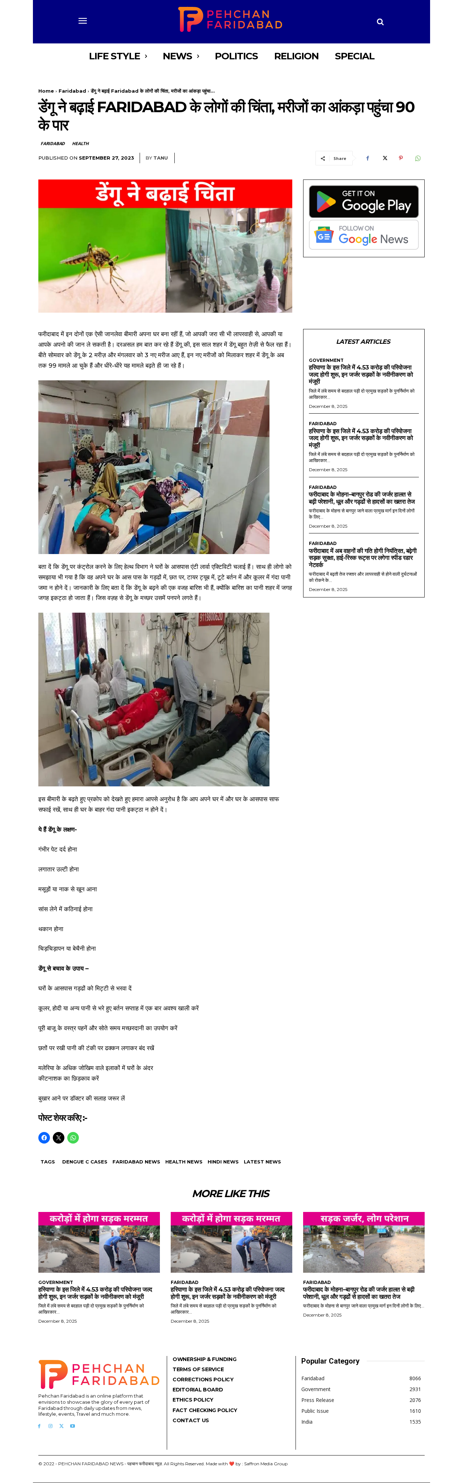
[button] (380, 21)
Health (80, 143)
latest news (262, 1162)
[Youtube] (72, 1426)
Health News (184, 1162)
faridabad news (136, 1162)
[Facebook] (367, 158)
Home (46, 91)
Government (326, 360)
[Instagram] (50, 1426)
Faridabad (72, 91)
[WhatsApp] (417, 158)
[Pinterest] (401, 158)
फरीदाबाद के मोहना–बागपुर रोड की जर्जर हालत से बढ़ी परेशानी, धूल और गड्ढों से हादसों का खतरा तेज (362, 498)
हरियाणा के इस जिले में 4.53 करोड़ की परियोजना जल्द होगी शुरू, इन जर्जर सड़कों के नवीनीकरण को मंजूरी (361, 374)
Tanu (160, 158)
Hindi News (223, 1162)
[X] (384, 158)
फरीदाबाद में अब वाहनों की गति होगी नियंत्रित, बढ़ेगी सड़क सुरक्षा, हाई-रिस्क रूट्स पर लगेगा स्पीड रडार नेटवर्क (362, 558)
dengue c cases (84, 1162)
